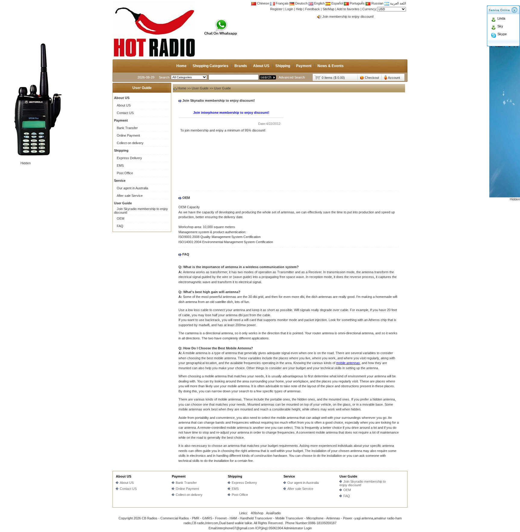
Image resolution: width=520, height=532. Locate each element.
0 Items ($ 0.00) (333, 77)
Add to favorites (348, 9)
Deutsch (301, 3)
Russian (377, 3)
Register (276, 9)
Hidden (25, 163)
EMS (120, 165)
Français (282, 3)
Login (289, 9)
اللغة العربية (397, 3)
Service (289, 476)
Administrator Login (298, 528)
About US (261, 66)
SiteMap (328, 9)
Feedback (312, 9)
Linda (501, 18)
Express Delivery (129, 158)
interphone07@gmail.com (235, 528)
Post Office (125, 173)
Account (394, 77)
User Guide (200, 88)
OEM (120, 218)
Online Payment (128, 135)
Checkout (372, 77)
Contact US (125, 113)
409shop (257, 513)
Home (181, 66)
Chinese (263, 3)
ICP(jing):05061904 (269, 528)
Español (336, 3)
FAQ (120, 226)
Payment (303, 66)
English (319, 3)
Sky (500, 26)
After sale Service (130, 195)
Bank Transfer (127, 128)
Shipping (282, 66)
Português (357, 3)
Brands (240, 66)
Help (299, 9)
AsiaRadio (273, 513)
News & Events (330, 66)
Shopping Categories (210, 66)
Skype (502, 34)
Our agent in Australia (132, 188)
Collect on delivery (130, 143)
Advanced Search (292, 77)
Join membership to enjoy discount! (348, 16)
